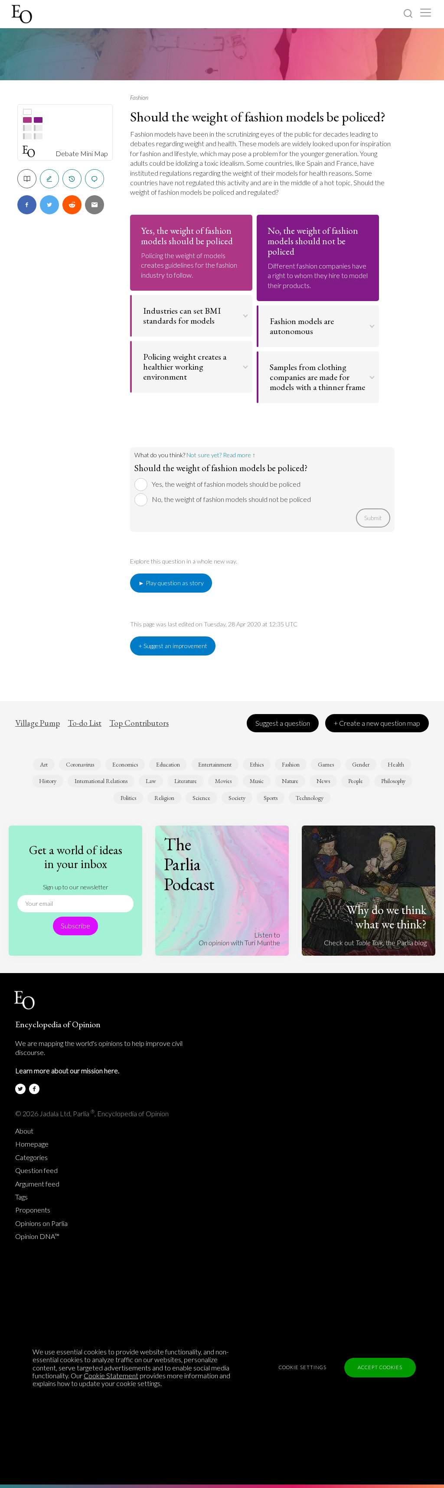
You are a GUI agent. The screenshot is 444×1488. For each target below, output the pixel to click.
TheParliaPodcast (189, 864)
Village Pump (37, 723)
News (323, 781)
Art (44, 764)
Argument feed (37, 1184)
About (24, 1131)
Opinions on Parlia (41, 1223)
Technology (309, 798)
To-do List (84, 723)
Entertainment (215, 764)
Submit (373, 517)
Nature (290, 781)
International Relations (101, 781)
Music (257, 781)
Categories (31, 1157)
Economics (125, 764)
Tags (21, 1197)
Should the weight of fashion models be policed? (257, 117)
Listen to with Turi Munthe (239, 939)
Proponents (32, 1210)
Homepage (32, 1144)
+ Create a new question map (377, 723)
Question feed (36, 1170)
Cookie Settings (302, 1367)
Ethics (257, 764)
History (47, 781)
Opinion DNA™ (37, 1236)
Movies (223, 781)
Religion (164, 798)
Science (201, 798)
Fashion (139, 97)
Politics (128, 798)
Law (151, 781)
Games (326, 764)
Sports (271, 798)
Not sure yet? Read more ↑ (220, 455)
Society (237, 798)
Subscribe (75, 925)
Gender (360, 764)
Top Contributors (139, 723)
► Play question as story (171, 583)
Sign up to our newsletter (75, 887)
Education (168, 764)
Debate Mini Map (82, 153)
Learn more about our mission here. (67, 1070)
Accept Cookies (380, 1367)
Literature (185, 781)
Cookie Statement (111, 1375)
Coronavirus (80, 764)
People (355, 781)
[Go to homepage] (23, 14)
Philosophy (393, 781)
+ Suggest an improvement (172, 645)
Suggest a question (282, 723)
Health (396, 764)
